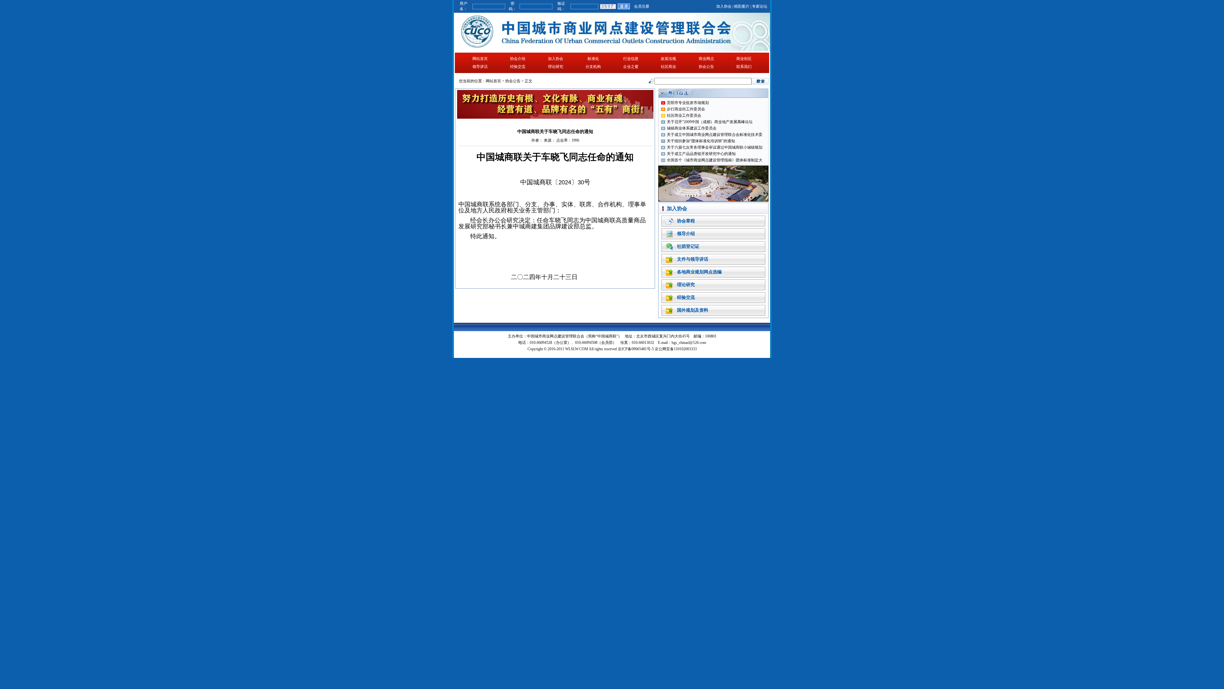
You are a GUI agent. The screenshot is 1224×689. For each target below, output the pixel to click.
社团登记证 (688, 246)
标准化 (593, 58)
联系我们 (744, 66)
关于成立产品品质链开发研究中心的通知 (701, 154)
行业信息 (630, 58)
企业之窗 (630, 66)
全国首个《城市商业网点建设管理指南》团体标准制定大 (714, 160)
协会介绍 (517, 58)
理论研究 (555, 66)
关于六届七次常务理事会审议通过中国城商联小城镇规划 (714, 147)
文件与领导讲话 (692, 259)
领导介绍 (686, 233)
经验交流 (517, 66)
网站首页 (480, 58)
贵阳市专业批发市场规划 (688, 102)
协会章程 (686, 221)
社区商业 (668, 66)
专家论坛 (759, 6)
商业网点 (706, 58)
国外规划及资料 (692, 310)
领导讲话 (480, 66)
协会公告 (706, 66)
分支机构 (593, 66)
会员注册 (641, 6)
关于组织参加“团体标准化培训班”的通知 (701, 141)
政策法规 (668, 58)
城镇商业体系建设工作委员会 (692, 128)
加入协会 (724, 6)
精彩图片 (741, 6)
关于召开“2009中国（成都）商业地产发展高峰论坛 (710, 122)
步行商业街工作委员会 (686, 109)
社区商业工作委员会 (684, 115)
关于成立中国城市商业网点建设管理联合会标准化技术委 (714, 134)
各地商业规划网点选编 (699, 272)
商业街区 (744, 58)
